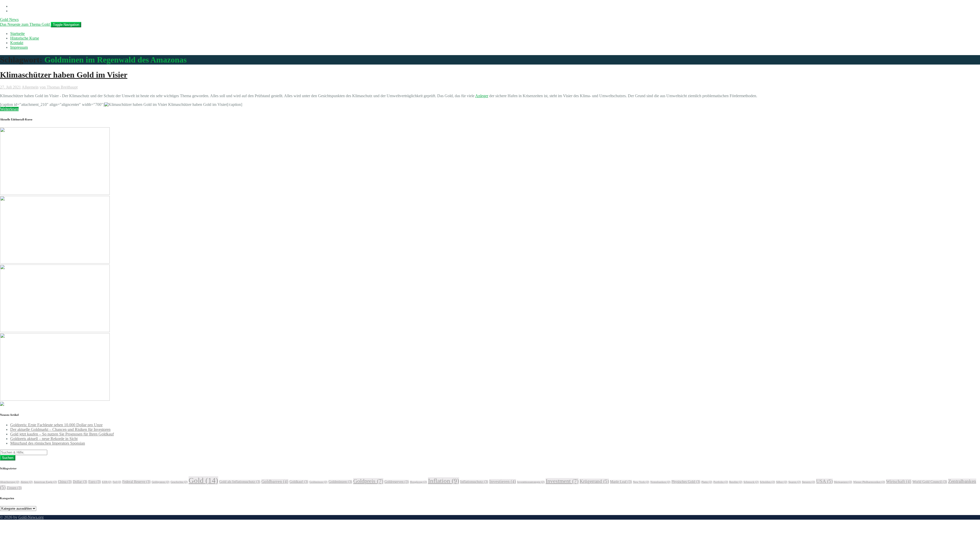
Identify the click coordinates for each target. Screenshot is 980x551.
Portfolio (720, 482)
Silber (781, 482)
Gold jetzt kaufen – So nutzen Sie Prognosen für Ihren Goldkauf (62, 434)
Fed (117, 482)
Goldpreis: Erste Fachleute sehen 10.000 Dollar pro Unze (56, 425)
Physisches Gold (685, 482)
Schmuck (751, 482)
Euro (94, 482)
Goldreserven (396, 482)
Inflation (443, 480)
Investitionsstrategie (531, 482)
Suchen (7, 458)
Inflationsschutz (474, 482)
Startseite (17, 33)
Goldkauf (298, 482)
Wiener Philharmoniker (869, 482)
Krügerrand (594, 481)
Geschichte (179, 482)
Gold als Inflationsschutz (239, 482)
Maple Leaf (621, 482)
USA (824, 481)
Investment (562, 481)
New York (641, 482)
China (65, 482)
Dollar (80, 482)
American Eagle (45, 482)
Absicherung (9, 482)
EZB (107, 482)
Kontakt (16, 43)
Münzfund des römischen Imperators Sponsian (47, 443)
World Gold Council (929, 482)
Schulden (767, 482)
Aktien (26, 482)
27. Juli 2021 (10, 87)
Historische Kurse (24, 38)
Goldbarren (274, 481)
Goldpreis (368, 481)
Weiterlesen (9, 109)
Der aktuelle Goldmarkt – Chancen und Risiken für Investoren (60, 429)
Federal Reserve (136, 482)
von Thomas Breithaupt (59, 87)
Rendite (735, 482)
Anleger (481, 96)
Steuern (808, 482)
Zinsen (14, 488)
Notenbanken (660, 482)
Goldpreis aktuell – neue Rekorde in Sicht (44, 438)
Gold (203, 480)
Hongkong (418, 482)
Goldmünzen (340, 482)
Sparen (794, 482)
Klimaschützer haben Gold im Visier (63, 74)
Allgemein (30, 87)
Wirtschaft (898, 481)
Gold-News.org (31, 517)
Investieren (502, 481)
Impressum (19, 47)
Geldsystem (160, 482)
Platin (706, 482)
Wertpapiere (843, 482)
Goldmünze (318, 482)
